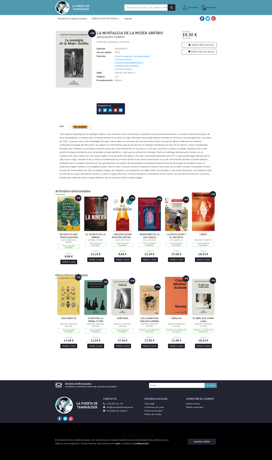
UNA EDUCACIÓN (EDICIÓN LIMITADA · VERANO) (122, 236)
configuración (141, 443)
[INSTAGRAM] (213, 18)
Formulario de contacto (117, 410)
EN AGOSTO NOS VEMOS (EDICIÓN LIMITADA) (69, 236)
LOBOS (203, 234)
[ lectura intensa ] (123, 59)
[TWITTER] (207, 18)
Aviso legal (149, 403)
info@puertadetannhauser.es (120, 407)
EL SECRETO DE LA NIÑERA (96, 236)
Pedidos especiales (194, 407)
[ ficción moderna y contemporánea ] (132, 56)
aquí (117, 443)
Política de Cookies (153, 414)
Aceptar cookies (202, 441)
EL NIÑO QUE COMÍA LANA (203, 320)
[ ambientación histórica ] (127, 65)
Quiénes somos (193, 403)
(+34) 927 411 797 (115, 403)
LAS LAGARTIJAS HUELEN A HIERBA (149, 320)
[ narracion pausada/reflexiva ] (129, 62)
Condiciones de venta (154, 407)
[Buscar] (171, 7)
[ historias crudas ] (123, 69)
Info (62, 126)
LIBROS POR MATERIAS (105, 18)
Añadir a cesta (68, 262)
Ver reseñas (80, 126)
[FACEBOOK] (202, 18)
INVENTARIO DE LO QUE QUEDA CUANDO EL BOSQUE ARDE (150, 236)
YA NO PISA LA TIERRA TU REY (96, 320)
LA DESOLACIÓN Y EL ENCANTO (176, 236)
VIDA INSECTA (68, 318)
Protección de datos (153, 410)
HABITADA (122, 318)
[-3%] (68, 213)
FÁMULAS (176, 318)
